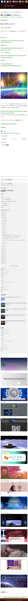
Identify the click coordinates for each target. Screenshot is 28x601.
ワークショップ (4, 285)
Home (2, 12)
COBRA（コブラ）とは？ (5, 197)
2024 (3, 215)
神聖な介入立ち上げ (4, 289)
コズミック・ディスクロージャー (7, 282)
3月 (4, 233)
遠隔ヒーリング (4, 287)
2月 (4, 242)
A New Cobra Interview (6, 27)
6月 (4, 228)
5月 (4, 230)
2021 (3, 248)
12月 (4, 218)
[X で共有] (5, 136)
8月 (4, 225)
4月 (4, 232)
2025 (3, 214)
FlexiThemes (6, 599)
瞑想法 (2, 291)
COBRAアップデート (8, 12)
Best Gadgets (8, 600)
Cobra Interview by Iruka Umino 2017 (13, 297)
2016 (3, 256)
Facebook (7, 133)
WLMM (2, 276)
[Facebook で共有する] (6, 136)
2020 (3, 249)
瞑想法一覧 (3, 207)
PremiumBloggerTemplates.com (23, 599)
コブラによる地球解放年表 (6, 199)
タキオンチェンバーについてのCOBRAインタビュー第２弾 (14, 240)
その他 (2, 283)
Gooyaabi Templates (19, 600)
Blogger (16, 265)
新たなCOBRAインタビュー (11, 15)
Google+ (18, 133)
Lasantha (15, 599)
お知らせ (2, 280)
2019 (3, 251)
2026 (3, 212)
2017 (3, 254)
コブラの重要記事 (4, 205)
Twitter (13, 133)
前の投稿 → (24, 138)
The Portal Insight (14, 6)
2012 (3, 263)
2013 (3, 261)
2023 (3, 217)
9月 (4, 223)
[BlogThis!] (3, 136)
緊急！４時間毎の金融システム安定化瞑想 (11, 236)
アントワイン (3, 278)
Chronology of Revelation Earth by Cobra (8, 201)
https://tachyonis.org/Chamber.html (9, 123)
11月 (4, 220)
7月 (4, 227)
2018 (3, 253)
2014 (3, 260)
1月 (4, 244)
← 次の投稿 (3, 138)
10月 (4, 222)
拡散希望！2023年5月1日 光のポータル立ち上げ (12, 235)
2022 (3, 246)
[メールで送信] (2, 136)
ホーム (14, 138)
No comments (19, 17)
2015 (3, 258)
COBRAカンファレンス (5, 274)
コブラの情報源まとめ (5, 203)
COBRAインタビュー (5, 272)
